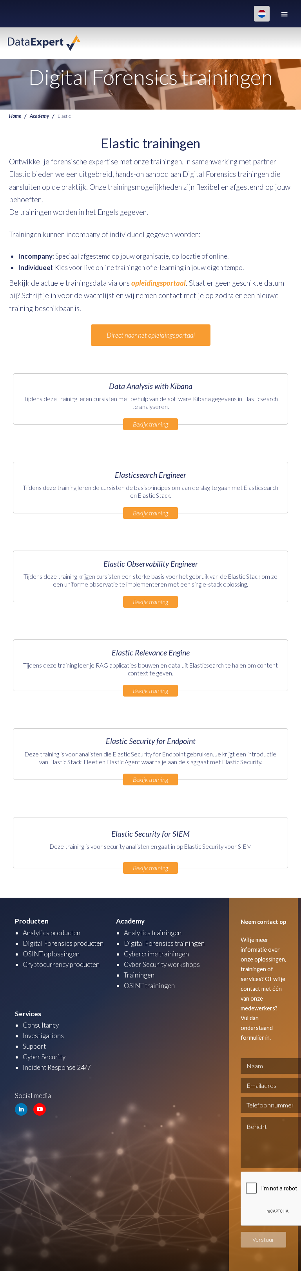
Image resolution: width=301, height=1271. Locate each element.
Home (15, 116)
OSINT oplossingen (51, 954)
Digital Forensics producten (63, 943)
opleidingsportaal (158, 282)
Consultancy (41, 1025)
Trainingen (139, 975)
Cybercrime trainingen (156, 954)
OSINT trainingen (149, 985)
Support (34, 1046)
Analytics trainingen (152, 933)
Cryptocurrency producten (61, 964)
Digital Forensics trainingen (164, 943)
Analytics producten (51, 933)
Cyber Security (44, 1057)
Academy (39, 116)
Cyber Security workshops (162, 964)
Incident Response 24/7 (57, 1067)
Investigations (43, 1036)
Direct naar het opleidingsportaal (151, 335)
